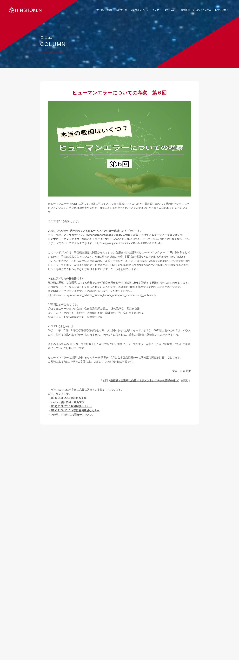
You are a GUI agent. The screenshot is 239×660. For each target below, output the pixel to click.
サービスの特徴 (104, 9)
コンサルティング (140, 9)
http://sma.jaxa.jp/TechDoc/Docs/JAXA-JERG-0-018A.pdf (127, 243)
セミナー (156, 9)
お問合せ (76, 414)
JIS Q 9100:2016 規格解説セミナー (71, 406)
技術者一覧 (121, 9)
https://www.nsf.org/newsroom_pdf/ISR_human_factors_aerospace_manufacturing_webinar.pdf (102, 295)
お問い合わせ (221, 9)
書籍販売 (185, 9)
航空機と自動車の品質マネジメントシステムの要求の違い (144, 380)
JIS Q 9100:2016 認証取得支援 (68, 398)
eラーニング (171, 9)
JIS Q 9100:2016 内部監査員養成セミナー (75, 410)
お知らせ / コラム (202, 9)
